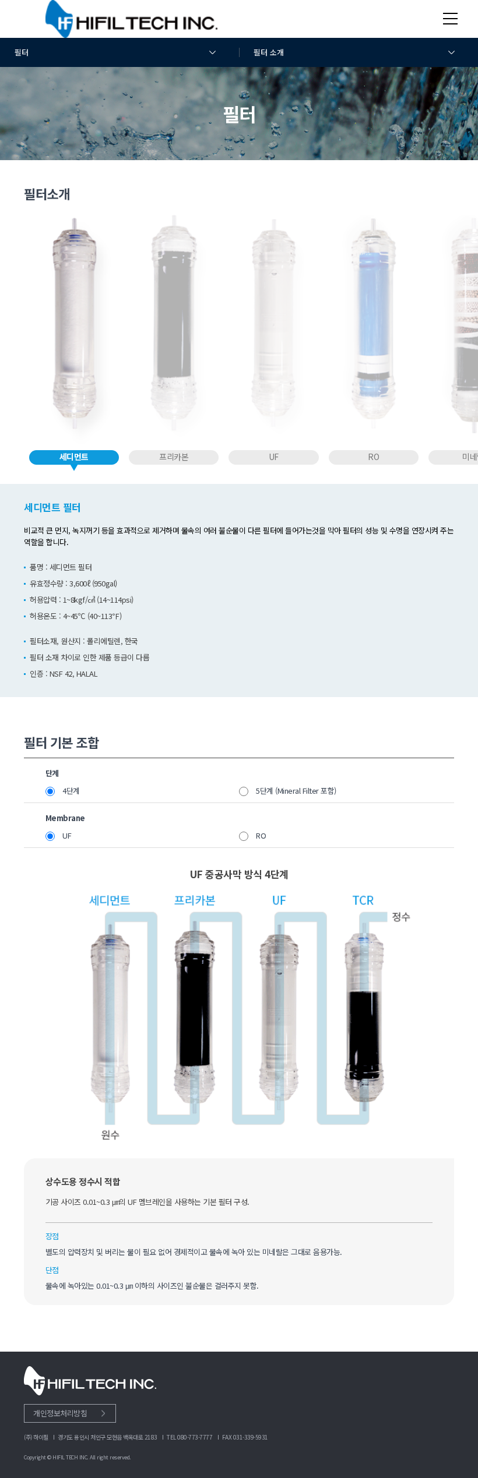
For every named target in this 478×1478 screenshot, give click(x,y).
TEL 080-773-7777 (189, 1437)
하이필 (131, 19)
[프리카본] (173, 330)
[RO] (373, 330)
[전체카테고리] (450, 18)
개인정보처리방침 (60, 1413)
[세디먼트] (74, 330)
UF (66, 835)
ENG (423, 17)
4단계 (71, 790)
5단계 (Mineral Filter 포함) (296, 790)
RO (261, 835)
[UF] (274, 330)
